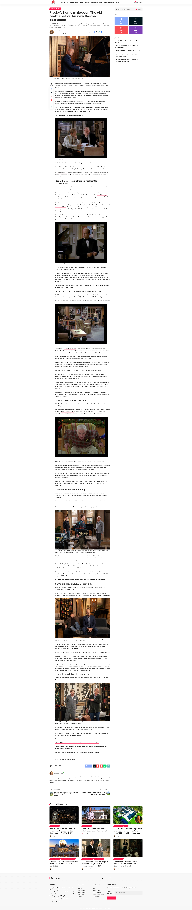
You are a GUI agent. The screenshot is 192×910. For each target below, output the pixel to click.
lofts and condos (66, 759)
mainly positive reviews (83, 107)
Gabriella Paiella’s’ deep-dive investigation (76, 273)
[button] (99, 32)
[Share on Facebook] (94, 32)
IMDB (80, 483)
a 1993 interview (62, 172)
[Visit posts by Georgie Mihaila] (50, 836)
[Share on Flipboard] (51, 96)
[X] (135, 21)
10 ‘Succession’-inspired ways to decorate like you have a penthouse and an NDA (95, 864)
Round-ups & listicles (126, 878)
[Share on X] (97, 32)
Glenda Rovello (60, 666)
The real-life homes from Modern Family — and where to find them (77, 743)
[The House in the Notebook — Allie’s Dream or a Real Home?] (96, 815)
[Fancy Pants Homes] (53, 2)
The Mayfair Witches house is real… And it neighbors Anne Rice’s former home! (125, 864)
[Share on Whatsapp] (51, 103)
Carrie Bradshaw (60, 207)
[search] (137, 2)
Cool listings (110, 878)
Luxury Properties (55, 858)
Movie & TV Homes (55, 8)
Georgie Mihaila (55, 836)
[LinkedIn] (59, 901)
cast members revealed (77, 362)
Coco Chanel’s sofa (67, 411)
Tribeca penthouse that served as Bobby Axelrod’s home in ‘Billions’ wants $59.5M (64, 864)
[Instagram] (135, 30)
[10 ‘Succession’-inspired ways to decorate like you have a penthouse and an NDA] (96, 848)
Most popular (103, 878)
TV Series (73, 759)
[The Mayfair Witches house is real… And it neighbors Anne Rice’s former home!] (127, 848)
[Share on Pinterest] (51, 100)
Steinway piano (82, 356)
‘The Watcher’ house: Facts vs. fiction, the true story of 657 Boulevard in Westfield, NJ (62, 831)
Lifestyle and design (88, 858)
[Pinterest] (121, 30)
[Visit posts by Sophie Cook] (52, 32)
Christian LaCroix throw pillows (68, 648)
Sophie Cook (58, 31)
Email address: (109, 892)
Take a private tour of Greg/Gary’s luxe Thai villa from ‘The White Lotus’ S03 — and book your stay (127, 831)
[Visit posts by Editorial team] (82, 834)
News (126, 825)
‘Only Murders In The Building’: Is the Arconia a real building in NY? (77, 752)
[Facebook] (121, 21)
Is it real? (117, 878)
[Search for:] (126, 9)
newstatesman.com (70, 348)
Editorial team (87, 833)
